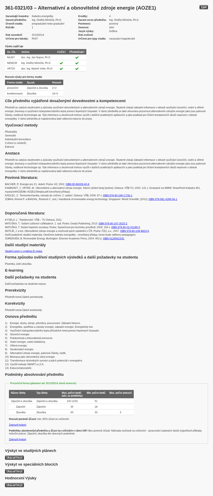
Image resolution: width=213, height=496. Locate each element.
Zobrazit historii (17, 424)
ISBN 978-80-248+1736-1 (117, 195)
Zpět (204, 7)
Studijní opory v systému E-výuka (23, 251)
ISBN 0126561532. (114, 238)
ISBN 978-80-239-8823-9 (134, 231)
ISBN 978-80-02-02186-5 (125, 227)
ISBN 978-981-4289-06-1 (163, 199)
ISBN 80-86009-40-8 (77, 184)
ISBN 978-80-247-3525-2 (113, 223)
